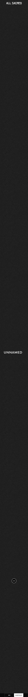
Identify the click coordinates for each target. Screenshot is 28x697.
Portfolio (18, 695)
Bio (9, 695)
